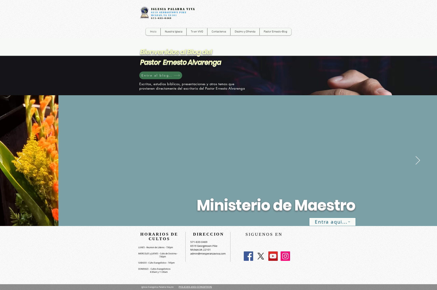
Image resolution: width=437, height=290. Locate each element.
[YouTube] (273, 256)
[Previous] (19, 160)
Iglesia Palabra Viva (173, 9)
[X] (260, 256)
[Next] (418, 160)
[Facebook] (248, 256)
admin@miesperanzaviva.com (208, 253)
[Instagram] (285, 256)
